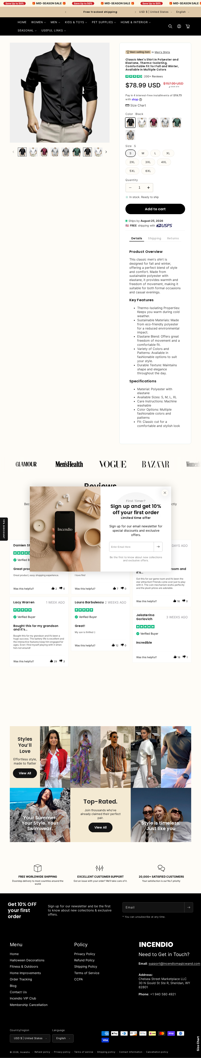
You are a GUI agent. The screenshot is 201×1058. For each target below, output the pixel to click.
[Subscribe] (158, 547)
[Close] (165, 492)
